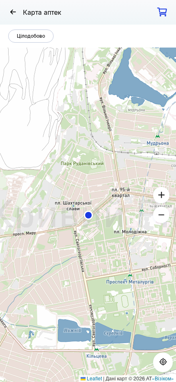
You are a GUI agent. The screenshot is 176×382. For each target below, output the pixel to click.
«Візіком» (163, 378)
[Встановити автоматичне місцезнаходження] (163, 362)
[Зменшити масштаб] (161, 215)
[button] (88, 215)
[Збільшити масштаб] (161, 195)
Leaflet (94, 378)
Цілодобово (31, 36)
